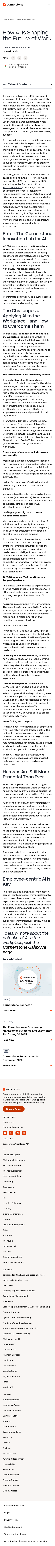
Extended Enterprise (13, 1214)
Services (7, 1251)
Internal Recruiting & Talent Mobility (20, 1328)
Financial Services (11, 1355)
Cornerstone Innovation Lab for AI (25, 248)
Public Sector (9, 1349)
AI (4, 1149)
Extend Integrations (12, 1257)
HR (4, 1197)
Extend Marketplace (12, 1262)
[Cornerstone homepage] (27, 1089)
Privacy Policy (11, 1520)
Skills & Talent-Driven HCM (15, 1280)
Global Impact (9, 1453)
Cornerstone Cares (12, 1432)
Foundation (8, 1426)
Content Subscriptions (14, 1224)
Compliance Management (15, 1296)
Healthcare (8, 1360)
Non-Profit (8, 1387)
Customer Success (12, 1410)
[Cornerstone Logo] (13, 4)
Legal (7, 1512)
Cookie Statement (13, 1527)
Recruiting (8, 1181)
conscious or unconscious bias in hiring (23, 839)
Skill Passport (9, 1246)
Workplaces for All (11, 1339)
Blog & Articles (10, 1490)
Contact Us (8, 1122)
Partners (7, 1448)
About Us (7, 1421)
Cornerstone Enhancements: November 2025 (25, 1050)
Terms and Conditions (15, 1534)
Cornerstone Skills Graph (32, 607)
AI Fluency (8, 1301)
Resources (8, 19)
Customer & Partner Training (17, 1333)
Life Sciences (9, 1365)
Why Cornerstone (11, 1399)
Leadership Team (11, 1405)
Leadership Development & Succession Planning (26, 1306)
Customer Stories (11, 1415)
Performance (9, 1192)
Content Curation (11, 1312)
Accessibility (9, 1464)
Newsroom (8, 1437)
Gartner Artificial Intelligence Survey (21, 186)
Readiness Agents (11, 1154)
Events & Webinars (12, 1485)
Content (7, 1219)
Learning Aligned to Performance (19, 1290)
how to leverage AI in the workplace (23, 127)
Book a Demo (13, 1109)
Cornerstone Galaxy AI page (24, 949)
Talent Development (12, 1171)
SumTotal (7, 1235)
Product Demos (10, 1480)
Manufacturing (10, 1371)
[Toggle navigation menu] (48, 4)
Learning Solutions (12, 1203)
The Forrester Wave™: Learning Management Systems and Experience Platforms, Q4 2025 (27, 1021)
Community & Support (13, 1127)
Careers (6, 1442)
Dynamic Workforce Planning (17, 1317)
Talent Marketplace (12, 1176)
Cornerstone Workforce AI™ (16, 1144)
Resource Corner (11, 1474)
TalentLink (8, 1241)
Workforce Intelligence (14, 1160)
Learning (7, 1208)
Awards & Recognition (13, 1459)
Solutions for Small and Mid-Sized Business (24, 1275)
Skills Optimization (12, 1165)
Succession (8, 1187)
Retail (5, 1381)
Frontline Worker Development (17, 1323)
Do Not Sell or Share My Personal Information (26, 1541)
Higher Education (11, 1376)
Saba (5, 1230)
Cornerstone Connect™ (15, 963)
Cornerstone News (25, 19)
